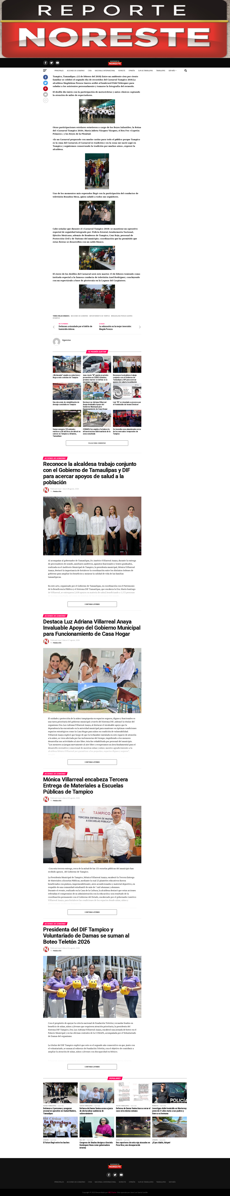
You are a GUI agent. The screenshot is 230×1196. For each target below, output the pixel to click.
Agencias (66, 340)
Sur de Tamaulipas (145, 70)
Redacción (57, 491)
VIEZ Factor (112, 1192)
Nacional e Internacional (105, 70)
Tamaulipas (160, 70)
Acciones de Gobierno (76, 70)
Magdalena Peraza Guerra (122, 316)
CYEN (90, 70)
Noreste (121, 70)
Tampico (57, 318)
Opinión (132, 70)
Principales (59, 70)
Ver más (172, 70)
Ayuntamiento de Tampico (100, 316)
